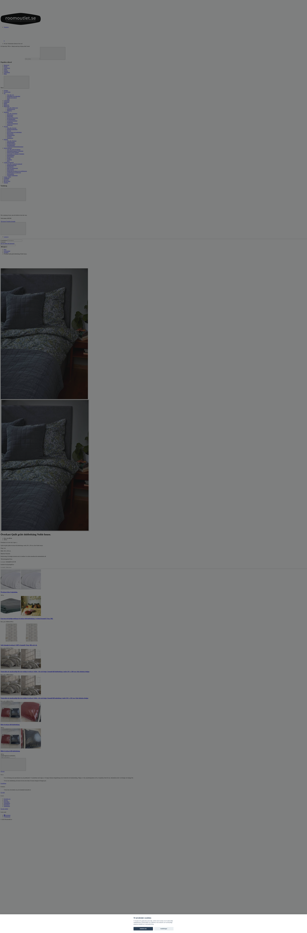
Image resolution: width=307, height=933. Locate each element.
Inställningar (163, 928)
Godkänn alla (143, 928)
